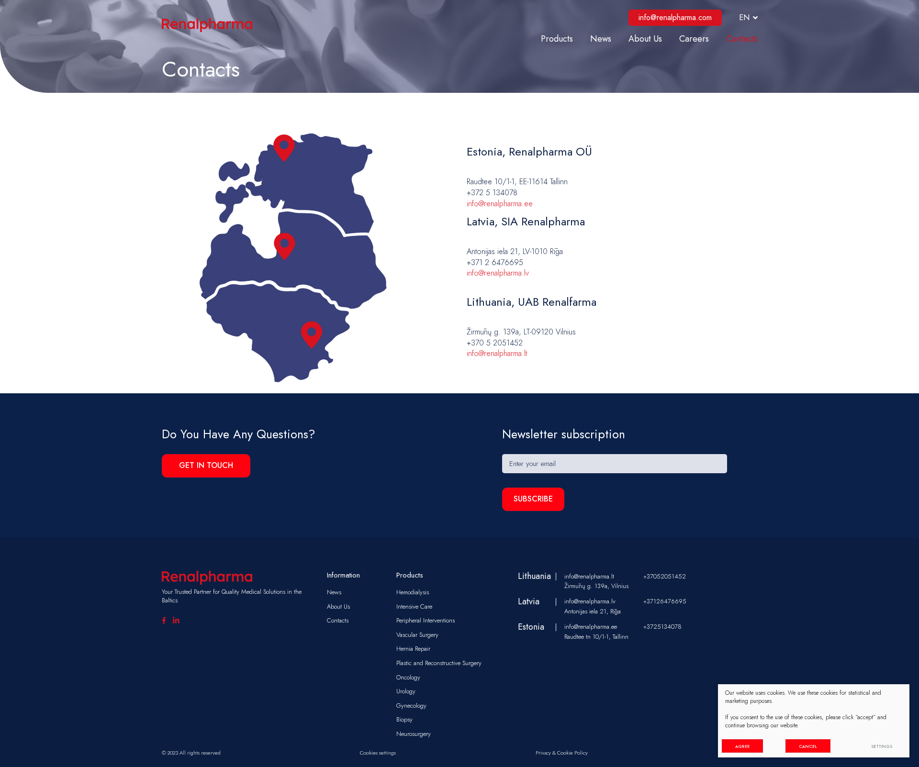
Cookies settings (378, 752)
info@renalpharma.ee (500, 203)
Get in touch (206, 465)
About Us (645, 39)
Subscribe (533, 498)
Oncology (408, 677)
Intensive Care (414, 606)
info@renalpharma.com (675, 17)
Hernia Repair (413, 648)
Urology (405, 691)
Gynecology (411, 705)
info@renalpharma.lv (498, 272)
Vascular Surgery (417, 634)
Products (557, 39)
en (744, 17)
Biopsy (404, 719)
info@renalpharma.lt (497, 353)
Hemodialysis (412, 592)
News (600, 39)
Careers (694, 39)
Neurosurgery (413, 733)
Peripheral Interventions (425, 620)
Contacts (742, 39)
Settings (882, 746)
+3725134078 (662, 626)
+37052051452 (664, 576)
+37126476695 (664, 601)
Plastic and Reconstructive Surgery (439, 662)
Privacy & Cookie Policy (562, 752)
